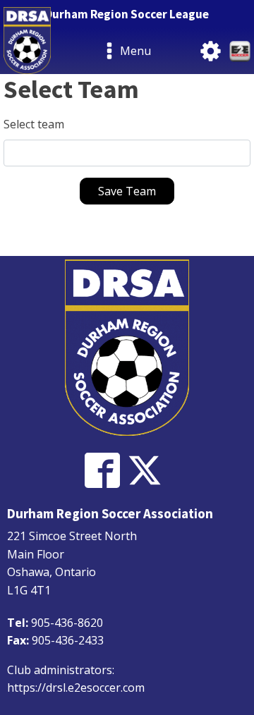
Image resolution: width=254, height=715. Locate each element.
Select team (34, 124)
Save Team (127, 191)
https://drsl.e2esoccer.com (76, 687)
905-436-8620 (67, 622)
